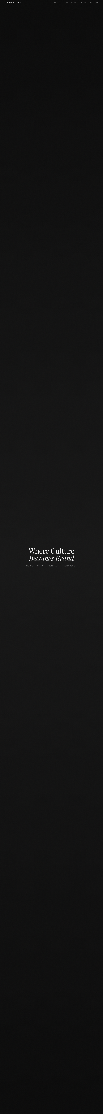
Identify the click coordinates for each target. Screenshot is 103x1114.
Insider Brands (13, 3)
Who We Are (57, 3)
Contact (94, 3)
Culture (83, 3)
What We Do (71, 3)
